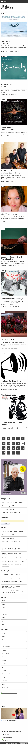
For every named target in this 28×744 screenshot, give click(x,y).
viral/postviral (5, 653)
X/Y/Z (3, 624)
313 (9, 448)
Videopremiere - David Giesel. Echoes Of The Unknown (13, 582)
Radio (3, 640)
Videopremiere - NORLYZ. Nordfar (11, 574)
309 (13, 443)
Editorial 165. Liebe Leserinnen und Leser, (12, 502)
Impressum (5, 687)
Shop (3, 684)
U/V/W (4, 621)
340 (9, 452)
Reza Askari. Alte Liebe (8, 509)
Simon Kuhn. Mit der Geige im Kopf (11, 512)
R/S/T (3, 617)
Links (3, 677)
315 (18, 448)
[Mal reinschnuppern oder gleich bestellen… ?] (14, 698)
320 (23, 448)
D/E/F (3, 604)
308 (9, 443)
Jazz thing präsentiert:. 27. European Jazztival (11, 553)
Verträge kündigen (14, 743)
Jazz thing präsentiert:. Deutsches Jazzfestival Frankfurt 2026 (11, 549)
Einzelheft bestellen (8, 737)
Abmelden (5, 523)
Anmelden (13, 520)
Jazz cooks (5, 657)
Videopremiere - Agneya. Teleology (11, 578)
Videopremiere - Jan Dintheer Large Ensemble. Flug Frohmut (11, 586)
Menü (5, 1)
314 (13, 448)
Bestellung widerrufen (24, 743)
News (3, 633)
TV (2, 643)
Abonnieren (6, 734)
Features (4, 650)
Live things (4, 670)
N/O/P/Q (4, 614)
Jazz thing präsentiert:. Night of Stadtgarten (13, 561)
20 (18, 438)
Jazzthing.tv (5, 660)
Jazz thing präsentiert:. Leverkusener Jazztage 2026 (11, 565)
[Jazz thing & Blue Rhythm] (7, 8)
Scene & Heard (6, 674)
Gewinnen (4, 680)
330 (4, 452)
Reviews (4, 636)
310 (18, 443)
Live (3, 667)
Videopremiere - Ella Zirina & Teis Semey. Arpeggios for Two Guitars (12, 591)
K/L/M (3, 611)
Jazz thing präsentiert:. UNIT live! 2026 (12, 558)
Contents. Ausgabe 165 (8, 506)
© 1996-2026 (7, 743)
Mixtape (4, 663)
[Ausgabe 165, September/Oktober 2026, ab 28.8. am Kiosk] (14, 477)
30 (22, 438)
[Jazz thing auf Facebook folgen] (14, 724)
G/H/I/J (4, 607)
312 (4, 448)
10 (13, 438)
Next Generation (6, 646)
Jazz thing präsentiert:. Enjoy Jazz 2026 (12, 545)
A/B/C (3, 600)
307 (4, 443)
